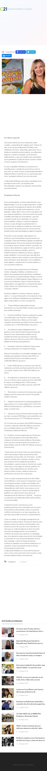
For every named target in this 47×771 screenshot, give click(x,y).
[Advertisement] (23, 115)
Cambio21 (23, 562)
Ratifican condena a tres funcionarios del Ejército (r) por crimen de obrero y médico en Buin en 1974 (30, 740)
